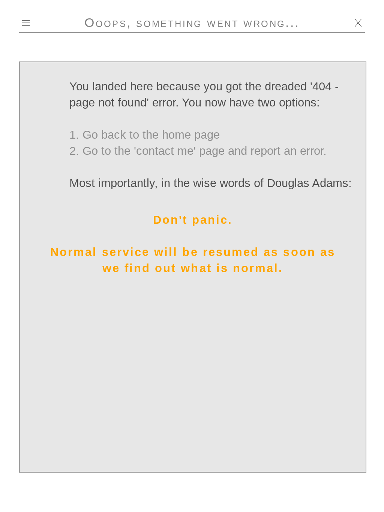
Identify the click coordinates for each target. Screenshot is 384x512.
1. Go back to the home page (144, 134)
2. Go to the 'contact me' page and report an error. (198, 150)
